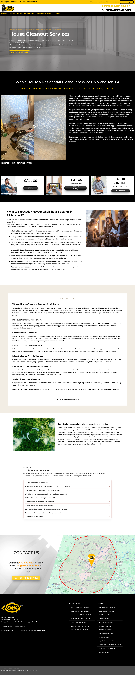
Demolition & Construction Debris (110, 645)
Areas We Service (16, 13)
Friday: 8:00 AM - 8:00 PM (79, 622)
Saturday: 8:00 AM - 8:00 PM (80, 626)
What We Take (29, 13)
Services (4, 13)
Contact (57, 13)
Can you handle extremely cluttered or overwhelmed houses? (46, 509)
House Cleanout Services (107, 607)
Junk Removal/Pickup (106, 615)
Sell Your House (104, 652)
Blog (18, 668)
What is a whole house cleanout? (36, 483)
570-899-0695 (27, 562)
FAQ (15, 668)
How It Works (41, 13)
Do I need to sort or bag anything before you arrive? (43, 490)
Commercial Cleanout (106, 611)
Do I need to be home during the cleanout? (40, 498)
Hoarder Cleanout (105, 626)
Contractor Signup (126, 2)
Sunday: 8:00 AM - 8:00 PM (79, 630)
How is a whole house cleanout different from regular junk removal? (48, 486)
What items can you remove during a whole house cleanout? (46, 494)
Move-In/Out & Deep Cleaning (109, 648)
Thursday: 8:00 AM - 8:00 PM (80, 618)
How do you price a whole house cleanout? (39, 505)
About (10, 668)
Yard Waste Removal (106, 633)
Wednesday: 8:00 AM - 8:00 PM (81, 615)
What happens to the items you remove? (39, 502)
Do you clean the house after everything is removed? (43, 513)
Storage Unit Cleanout (106, 622)
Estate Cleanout (104, 618)
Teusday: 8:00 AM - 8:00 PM (80, 611)
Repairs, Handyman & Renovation (110, 641)
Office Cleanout (104, 637)
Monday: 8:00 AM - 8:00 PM (80, 607)
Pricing (49, 13)
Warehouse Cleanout (106, 630)
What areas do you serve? (34, 517)
